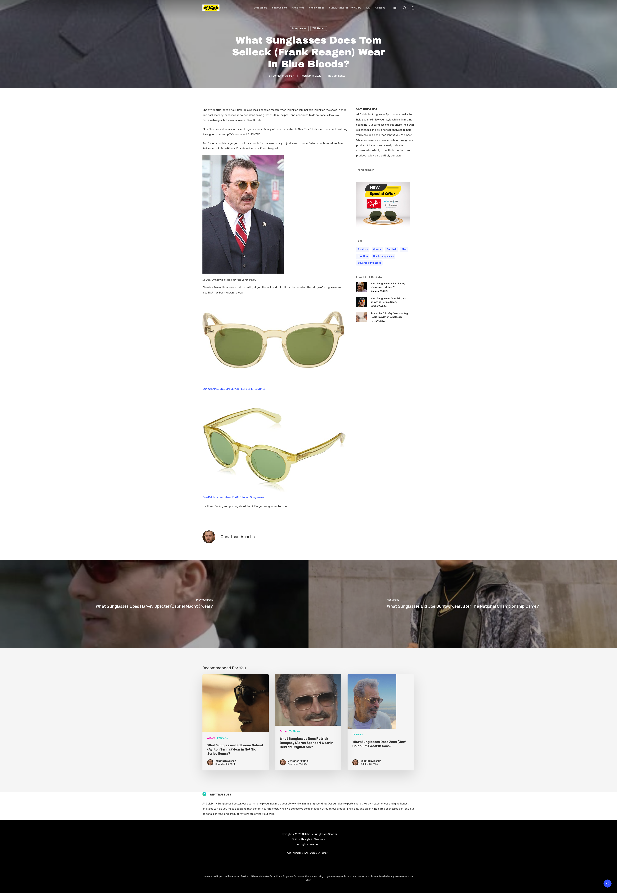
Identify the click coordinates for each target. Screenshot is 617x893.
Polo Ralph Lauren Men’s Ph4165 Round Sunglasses (233, 497)
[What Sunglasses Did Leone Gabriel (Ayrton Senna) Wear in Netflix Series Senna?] (235, 722)
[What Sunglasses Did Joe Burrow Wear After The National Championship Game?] (462, 604)
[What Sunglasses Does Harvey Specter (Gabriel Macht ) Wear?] (154, 604)
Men (404, 249)
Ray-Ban (363, 256)
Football (392, 249)
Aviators (363, 249)
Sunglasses (299, 28)
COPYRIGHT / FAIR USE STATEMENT (308, 852)
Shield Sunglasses (383, 256)
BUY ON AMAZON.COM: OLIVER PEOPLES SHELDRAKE (233, 388)
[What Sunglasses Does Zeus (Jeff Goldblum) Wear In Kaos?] (381, 722)
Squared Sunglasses (369, 263)
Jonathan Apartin (283, 75)
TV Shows (318, 28)
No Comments (336, 75)
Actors (211, 738)
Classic (377, 249)
